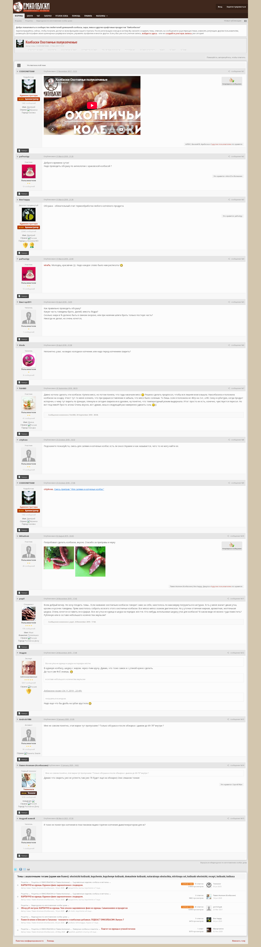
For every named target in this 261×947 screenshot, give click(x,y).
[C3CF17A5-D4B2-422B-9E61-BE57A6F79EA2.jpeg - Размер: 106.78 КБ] (59, 557)
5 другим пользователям (221, 144)
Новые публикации (232, 20)
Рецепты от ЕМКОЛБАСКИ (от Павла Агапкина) (50, 882)
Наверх (24, 150)
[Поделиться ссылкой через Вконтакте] (20, 869)
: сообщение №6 (237, 345)
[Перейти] (33, 801)
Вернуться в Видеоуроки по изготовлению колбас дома (223, 862)
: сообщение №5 (237, 302)
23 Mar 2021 (218, 909)
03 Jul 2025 (217, 886)
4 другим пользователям (221, 586)
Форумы (19, 15)
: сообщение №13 (236, 719)
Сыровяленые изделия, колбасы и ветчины (91, 882)
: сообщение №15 (236, 818)
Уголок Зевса (61, 15)
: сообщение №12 (236, 653)
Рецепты (24, 882)
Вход (220, 7)
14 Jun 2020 (217, 898)
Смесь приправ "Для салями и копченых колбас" (79, 489)
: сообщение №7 (237, 388)
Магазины (101, 15)
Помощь (76, 15)
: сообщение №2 (237, 156)
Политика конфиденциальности (30, 940)
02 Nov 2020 (218, 931)
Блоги (30, 15)
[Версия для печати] (28, 869)
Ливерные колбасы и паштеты (85, 929)
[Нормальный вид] (19, 65)
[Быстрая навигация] (245, 20)
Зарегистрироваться (236, 7)
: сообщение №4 (237, 259)
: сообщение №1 (237, 71)
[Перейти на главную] (32, 7)
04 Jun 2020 (217, 921)
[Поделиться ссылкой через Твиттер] (15, 869)
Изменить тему (238, 940)
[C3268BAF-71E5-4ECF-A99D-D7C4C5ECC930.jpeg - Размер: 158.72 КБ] (90, 561)
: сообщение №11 (236, 598)
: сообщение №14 (236, 765)
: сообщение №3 (237, 199)
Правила (88, 15)
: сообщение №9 (237, 483)
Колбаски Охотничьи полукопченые (51, 42)
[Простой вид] (23, 65)
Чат (38, 15)
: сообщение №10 (236, 536)
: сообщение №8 (237, 440)
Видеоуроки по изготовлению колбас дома (49, 905)
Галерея (47, 15)
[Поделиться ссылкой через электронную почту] (24, 869)
